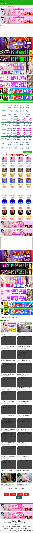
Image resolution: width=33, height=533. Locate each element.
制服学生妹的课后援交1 (22, 443)
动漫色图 (21, 135)
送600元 (4, 197)
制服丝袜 (21, 133)
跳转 (19, 497)
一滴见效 (4, 186)
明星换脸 (21, 125)
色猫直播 (19, 333)
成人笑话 (21, 139)
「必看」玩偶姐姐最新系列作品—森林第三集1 (12, 346)
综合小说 (28, 139)
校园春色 (28, 138)
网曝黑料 (28, 125)
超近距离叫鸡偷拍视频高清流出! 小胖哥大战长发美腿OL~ (15, 484)
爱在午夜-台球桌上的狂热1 (23, 456)
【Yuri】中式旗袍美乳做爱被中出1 (9, 401)
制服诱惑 (28, 130)
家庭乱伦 (15, 138)
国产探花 (9, 125)
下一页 (20, 494)
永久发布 (9, 4)
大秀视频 (21, 130)
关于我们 (13, 521)
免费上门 (4, 165)
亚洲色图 (9, 135)
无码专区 (15, 128)
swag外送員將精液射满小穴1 (8, 360)
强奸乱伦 (21, 128)
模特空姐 (21, 124)
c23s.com (2, 1)
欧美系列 (28, 121)
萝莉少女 (15, 130)
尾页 (26, 494)
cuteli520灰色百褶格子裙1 (23, 374)
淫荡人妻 (21, 138)
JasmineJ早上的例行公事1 (23, 470)
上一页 (13, 494)
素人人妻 (15, 124)
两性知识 (15, 139)
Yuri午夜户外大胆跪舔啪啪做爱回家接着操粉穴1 (12, 456)
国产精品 (9, 128)
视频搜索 (27, 152)
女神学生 (9, 124)
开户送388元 (4, 218)
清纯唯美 (15, 133)
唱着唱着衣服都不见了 (22, 484)
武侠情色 (9, 139)
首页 (8, 317)
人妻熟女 (9, 130)
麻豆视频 (21, 119)
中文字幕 (28, 119)
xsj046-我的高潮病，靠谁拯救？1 (9, 374)
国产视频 (9, 119)
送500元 (4, 208)
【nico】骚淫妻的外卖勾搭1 (23, 401)
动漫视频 (21, 121)
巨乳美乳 (28, 128)
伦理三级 (9, 121)
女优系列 (15, 121)
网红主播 (15, 125)
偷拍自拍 (9, 133)
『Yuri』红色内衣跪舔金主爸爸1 (9, 388)
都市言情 (9, 138)
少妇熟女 (28, 133)
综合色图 (28, 135)
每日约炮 (4, 176)
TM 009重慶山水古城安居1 (23, 415)
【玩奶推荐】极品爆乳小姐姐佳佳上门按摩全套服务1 (14, 415)
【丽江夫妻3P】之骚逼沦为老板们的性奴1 (11, 470)
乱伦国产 (28, 124)
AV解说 (15, 119)
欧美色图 (15, 135)
